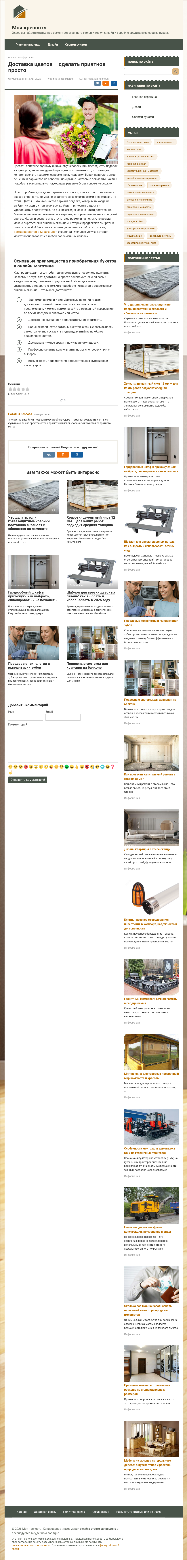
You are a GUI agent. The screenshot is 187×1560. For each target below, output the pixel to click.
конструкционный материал (143, 171)
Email (49, 711)
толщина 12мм (135, 221)
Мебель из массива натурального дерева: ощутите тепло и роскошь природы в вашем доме (147, 1465)
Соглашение (100, 1512)
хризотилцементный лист (141, 243)
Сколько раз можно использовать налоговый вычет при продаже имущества (148, 1310)
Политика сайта (74, 1512)
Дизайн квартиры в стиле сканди (147, 849)
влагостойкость (165, 142)
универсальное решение (140, 228)
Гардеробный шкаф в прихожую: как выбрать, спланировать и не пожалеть (32, 596)
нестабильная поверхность (142, 178)
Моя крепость (29, 28)
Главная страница (28, 44)
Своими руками (76, 44)
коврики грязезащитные (140, 156)
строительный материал (140, 214)
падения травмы (159, 185)
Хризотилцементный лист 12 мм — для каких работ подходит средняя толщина (91, 521)
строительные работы (139, 207)
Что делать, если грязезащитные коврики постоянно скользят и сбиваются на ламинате (29, 523)
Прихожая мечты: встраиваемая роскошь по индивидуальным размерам (147, 1390)
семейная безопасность (140, 192)
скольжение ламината (139, 199)
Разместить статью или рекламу (138, 1512)
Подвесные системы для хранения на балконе (87, 666)
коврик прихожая (136, 163)
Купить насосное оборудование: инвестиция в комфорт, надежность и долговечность (150, 924)
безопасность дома (138, 142)
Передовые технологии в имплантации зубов (29, 666)
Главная (21, 1512)
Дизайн (53, 44)
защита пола (134, 149)
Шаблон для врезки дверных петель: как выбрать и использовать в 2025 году (91, 596)
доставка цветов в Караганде (34, 232)
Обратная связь (45, 1512)
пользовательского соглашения (31, 1545)
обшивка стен (134, 185)
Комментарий (17, 724)
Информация (66, 78)
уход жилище (134, 235)
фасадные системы (160, 235)
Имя (11, 711)
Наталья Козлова (20, 414)
